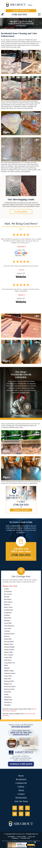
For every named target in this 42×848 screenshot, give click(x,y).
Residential (21, 779)
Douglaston (8, 612)
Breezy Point (8, 607)
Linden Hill (8, 657)
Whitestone (7, 697)
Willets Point (8, 700)
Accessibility (11, 836)
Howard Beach (9, 641)
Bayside (6, 597)
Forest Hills (8, 623)
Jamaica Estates (9, 649)
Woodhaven (8, 702)
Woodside (7, 705)
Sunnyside (7, 692)
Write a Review (2, 14)
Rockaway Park (9, 689)
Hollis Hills (7, 639)
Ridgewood (8, 684)
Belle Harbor (8, 602)
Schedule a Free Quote (21, 510)
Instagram (14, 808)
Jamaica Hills (8, 652)
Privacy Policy (21, 836)
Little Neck (7, 660)
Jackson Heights (9, 647)
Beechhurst (7, 599)
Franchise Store (25, 838)
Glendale (7, 631)
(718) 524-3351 (19, 14)
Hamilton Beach (9, 634)
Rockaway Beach (9, 686)
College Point (8, 610)
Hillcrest (6, 636)
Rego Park (7, 678)
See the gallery (21, 211)
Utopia (6, 694)
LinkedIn (21, 814)
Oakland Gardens (9, 673)
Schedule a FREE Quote (21, 10)
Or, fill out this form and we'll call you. (21, 558)
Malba (6, 665)
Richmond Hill (9, 681)
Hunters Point (8, 644)
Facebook (21, 808)
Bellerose (7, 605)
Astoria (6, 589)
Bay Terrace (8, 594)
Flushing (7, 620)
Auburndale (8, 591)
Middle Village (9, 671)
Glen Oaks (7, 628)
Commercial (21, 783)
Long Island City (9, 663)
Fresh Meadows (9, 626)
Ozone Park (8, 676)
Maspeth (7, 668)
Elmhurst (7, 615)
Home (21, 775)
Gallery (21, 786)
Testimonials (21, 797)
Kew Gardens (8, 655)
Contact (21, 794)
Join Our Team (21, 801)
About (21, 790)
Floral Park (7, 618)
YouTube (14, 814)
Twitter (27, 808)
